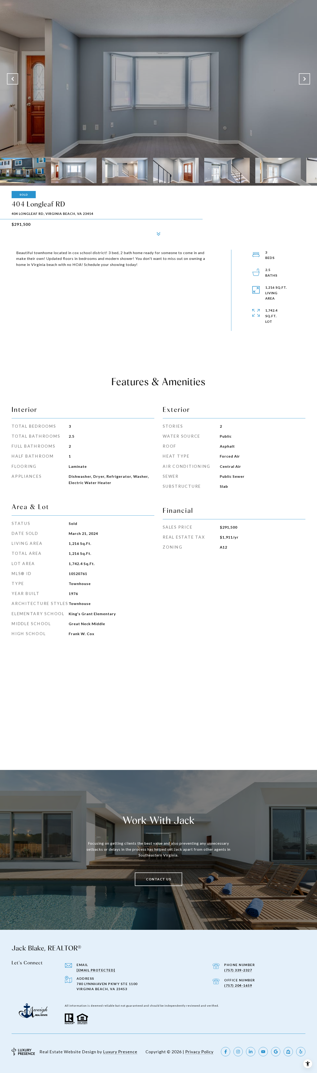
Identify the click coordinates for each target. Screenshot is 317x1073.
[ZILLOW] (288, 1051)
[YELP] (300, 1051)
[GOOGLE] (275, 1051)
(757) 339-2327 (238, 970)
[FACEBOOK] (225, 1051)
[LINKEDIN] (250, 1051)
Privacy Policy (199, 1051)
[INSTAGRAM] (238, 1051)
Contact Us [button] (158, 879)
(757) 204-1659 (238, 985)
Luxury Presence (120, 1051)
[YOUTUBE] (263, 1051)
